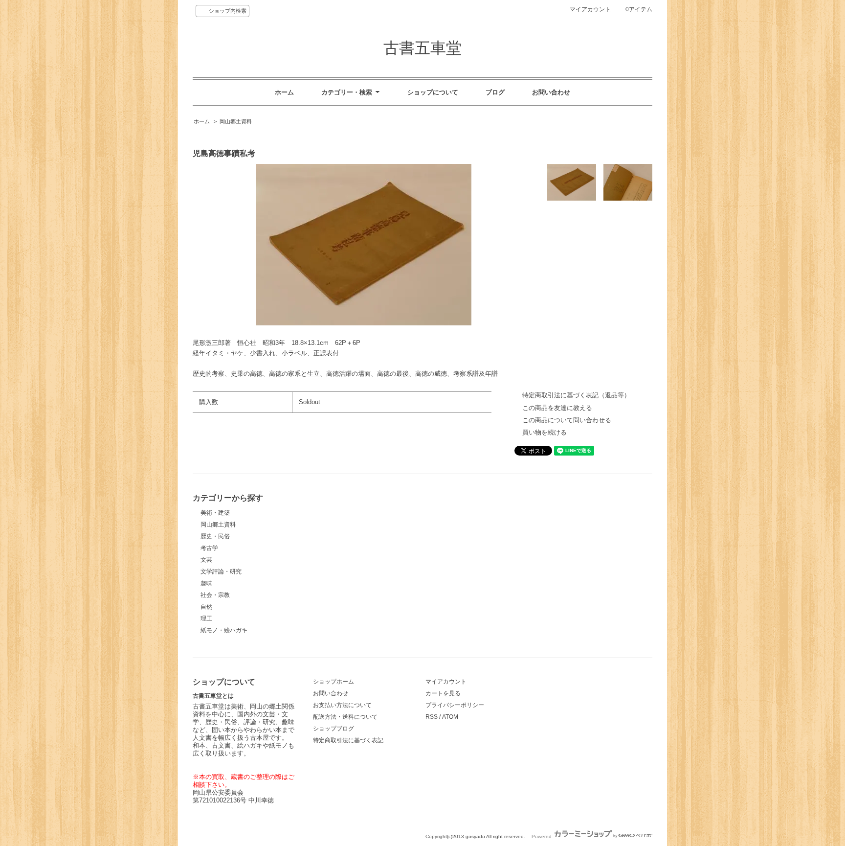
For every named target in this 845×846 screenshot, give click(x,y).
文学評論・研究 (221, 571)
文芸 (206, 559)
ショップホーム (333, 681)
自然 (206, 606)
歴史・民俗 (215, 536)
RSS (431, 716)
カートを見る (443, 693)
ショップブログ (333, 728)
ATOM (450, 716)
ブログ (495, 92)
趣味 (206, 583)
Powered (542, 836)
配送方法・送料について (345, 716)
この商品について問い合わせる (566, 420)
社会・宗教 (215, 595)
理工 (206, 618)
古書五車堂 (422, 48)
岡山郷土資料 (236, 121)
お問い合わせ (551, 92)
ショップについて (432, 92)
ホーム (284, 92)
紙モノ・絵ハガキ (223, 630)
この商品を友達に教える (557, 408)
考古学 (209, 548)
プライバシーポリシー (454, 705)
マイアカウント (590, 9)
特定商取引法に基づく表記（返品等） (576, 395)
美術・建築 (215, 512)
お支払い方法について (342, 705)
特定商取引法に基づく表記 (348, 740)
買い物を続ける (544, 432)
